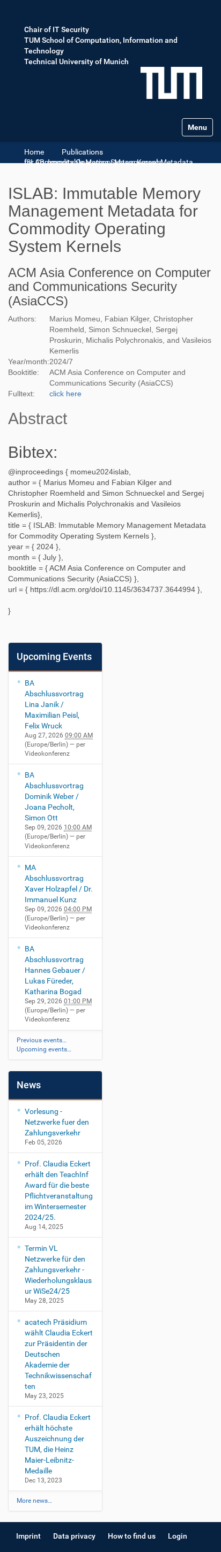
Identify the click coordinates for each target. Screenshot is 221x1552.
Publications (82, 152)
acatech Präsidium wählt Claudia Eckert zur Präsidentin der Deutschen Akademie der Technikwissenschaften (59, 1354)
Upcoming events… (44, 1049)
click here (65, 393)
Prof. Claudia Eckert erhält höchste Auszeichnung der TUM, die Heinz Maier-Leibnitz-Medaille (58, 1444)
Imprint (28, 1536)
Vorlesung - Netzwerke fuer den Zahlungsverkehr (57, 1122)
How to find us (132, 1536)
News (29, 1084)
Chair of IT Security (56, 29)
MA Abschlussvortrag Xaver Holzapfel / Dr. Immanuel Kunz (59, 883)
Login (177, 1536)
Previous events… (42, 1040)
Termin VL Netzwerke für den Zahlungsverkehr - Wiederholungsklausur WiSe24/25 (58, 1269)
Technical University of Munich (76, 61)
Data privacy (74, 1536)
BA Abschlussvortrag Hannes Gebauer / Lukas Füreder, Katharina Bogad (55, 970)
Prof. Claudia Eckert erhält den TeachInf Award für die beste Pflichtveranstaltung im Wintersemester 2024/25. (59, 1190)
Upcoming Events (54, 656)
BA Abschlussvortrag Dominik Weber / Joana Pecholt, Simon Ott (54, 796)
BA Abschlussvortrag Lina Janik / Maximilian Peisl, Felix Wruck (54, 704)
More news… (34, 1500)
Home (34, 152)
